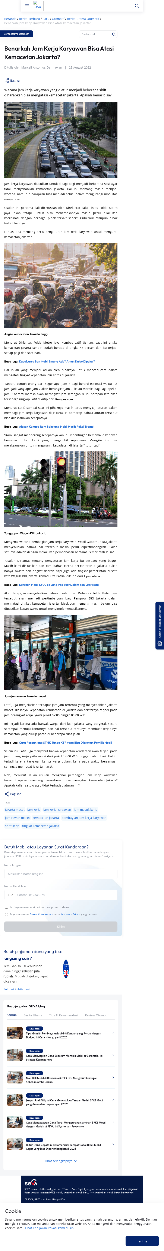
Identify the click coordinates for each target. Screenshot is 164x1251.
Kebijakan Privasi (70, 914)
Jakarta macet (15, 810)
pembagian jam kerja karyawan (84, 818)
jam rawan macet (17, 818)
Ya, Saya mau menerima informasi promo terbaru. (39, 907)
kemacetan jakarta (46, 818)
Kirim (61, 926)
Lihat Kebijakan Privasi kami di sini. (50, 1228)
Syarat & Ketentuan (41, 914)
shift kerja (12, 826)
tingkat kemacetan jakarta (40, 826)
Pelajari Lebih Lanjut (18, 989)
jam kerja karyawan (57, 810)
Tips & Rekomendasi (63, 1015)
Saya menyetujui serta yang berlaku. (53, 914)
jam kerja (34, 810)
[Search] (114, 34)
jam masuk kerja (85, 810)
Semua (12, 1015)
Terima (142, 1241)
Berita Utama (32, 1015)
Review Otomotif (96, 1015)
